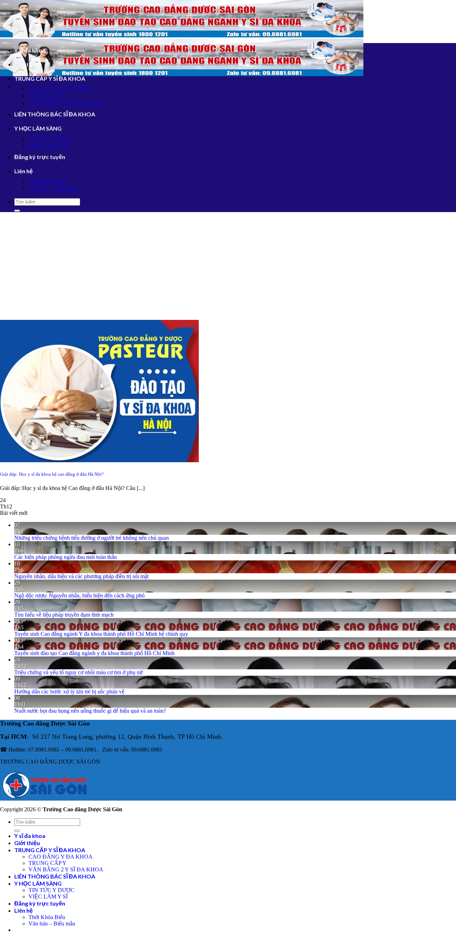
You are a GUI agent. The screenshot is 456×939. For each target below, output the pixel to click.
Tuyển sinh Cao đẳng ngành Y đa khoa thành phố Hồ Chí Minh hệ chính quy (101, 634)
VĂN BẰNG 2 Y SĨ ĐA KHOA (65, 103)
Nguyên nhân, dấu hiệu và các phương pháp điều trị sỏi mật (81, 576)
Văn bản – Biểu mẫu (51, 188)
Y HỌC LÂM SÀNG (38, 128)
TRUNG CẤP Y (47, 96)
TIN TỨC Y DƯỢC (51, 139)
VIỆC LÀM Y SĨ (48, 146)
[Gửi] (17, 211)
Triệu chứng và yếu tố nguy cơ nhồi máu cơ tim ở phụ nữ (78, 672)
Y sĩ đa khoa (29, 50)
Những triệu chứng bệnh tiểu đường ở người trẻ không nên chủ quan (91, 538)
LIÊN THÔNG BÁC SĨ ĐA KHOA (54, 114)
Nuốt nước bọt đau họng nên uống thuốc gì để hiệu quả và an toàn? (90, 711)
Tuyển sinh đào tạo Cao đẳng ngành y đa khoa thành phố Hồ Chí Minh (94, 653)
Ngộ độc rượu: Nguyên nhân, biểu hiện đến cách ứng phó (79, 595)
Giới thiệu (27, 64)
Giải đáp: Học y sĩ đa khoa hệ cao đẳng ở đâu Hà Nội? (52, 474)
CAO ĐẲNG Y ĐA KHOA (60, 89)
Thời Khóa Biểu (46, 181)
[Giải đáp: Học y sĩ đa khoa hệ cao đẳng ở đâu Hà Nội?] (99, 460)
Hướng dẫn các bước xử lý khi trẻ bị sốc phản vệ (69, 692)
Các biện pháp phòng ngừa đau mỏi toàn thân (65, 557)
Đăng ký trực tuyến (39, 156)
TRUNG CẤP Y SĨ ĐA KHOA (49, 78)
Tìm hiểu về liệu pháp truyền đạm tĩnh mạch (64, 615)
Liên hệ (23, 171)
